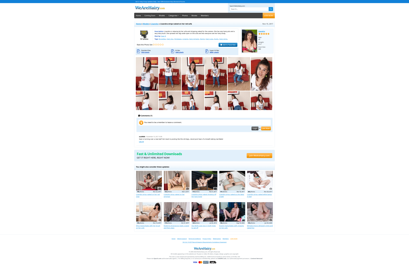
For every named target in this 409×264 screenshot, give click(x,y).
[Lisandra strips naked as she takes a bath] (232, 180)
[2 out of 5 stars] (156, 44)
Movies (194, 15)
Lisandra (154, 24)
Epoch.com (157, 258)
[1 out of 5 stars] (154, 44)
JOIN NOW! (268, 15)
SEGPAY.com (222, 258)
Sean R (163, 36)
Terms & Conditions (195, 239)
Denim (202, 39)
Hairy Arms (223, 39)
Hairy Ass (170, 39)
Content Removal (256, 258)
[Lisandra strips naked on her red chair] (149, 180)
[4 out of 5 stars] (160, 44)
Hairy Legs (209, 39)
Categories (172, 15)
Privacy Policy (207, 239)
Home (138, 15)
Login (255, 128)
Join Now (266, 128)
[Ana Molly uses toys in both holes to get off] (204, 212)
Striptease (177, 39)
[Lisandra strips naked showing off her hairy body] (204, 180)
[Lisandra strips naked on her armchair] (177, 180)
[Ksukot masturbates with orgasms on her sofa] (232, 212)
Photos (185, 15)
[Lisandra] (249, 41)
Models (162, 15)
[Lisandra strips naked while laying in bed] (260, 180)
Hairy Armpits (194, 39)
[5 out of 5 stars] (163, 44)
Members (205, 15)
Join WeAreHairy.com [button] (259, 155)
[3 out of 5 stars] (158, 44)
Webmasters (217, 239)
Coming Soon (149, 15)
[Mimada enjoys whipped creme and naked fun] (260, 212)
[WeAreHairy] (204, 249)
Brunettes (162, 39)
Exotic (216, 39)
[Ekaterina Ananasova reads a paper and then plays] (177, 212)
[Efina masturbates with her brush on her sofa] (149, 212)
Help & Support (182, 239)
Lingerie (185, 39)
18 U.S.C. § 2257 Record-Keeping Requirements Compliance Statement (204, 242)
